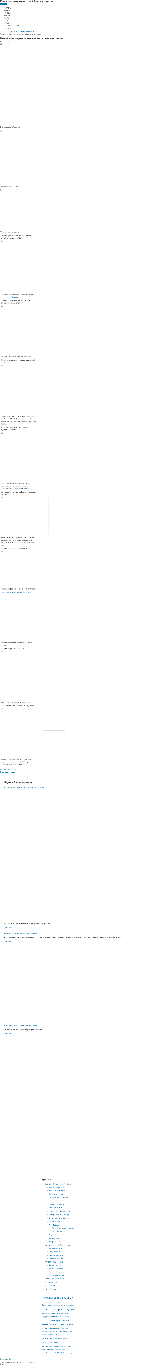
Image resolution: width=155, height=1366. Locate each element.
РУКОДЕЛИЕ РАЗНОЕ (53, 1282)
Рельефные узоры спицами (49, 1313)
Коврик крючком (58, 1302)
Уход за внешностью (56, 1275)
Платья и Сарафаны (56, 1204)
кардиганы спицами (50, 1328)
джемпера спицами (59, 1320)
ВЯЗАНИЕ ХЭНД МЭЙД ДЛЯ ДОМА (58, 1245)
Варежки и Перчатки (56, 1187)
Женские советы (55, 1265)
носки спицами (56, 1331)
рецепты (65, 1338)
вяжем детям (45, 1320)
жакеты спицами (49, 1324)
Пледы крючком (55, 1252)
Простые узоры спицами (58, 1309)
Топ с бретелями (18, 42)
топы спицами (47, 1349)
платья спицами (67, 1331)
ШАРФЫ (7, 23)
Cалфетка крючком (46, 1294)
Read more (15, 297)
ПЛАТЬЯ (7, 15)
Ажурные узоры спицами (57, 1297)
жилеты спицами (65, 1324)
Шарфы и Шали (54, 1242)
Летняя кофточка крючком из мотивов (18, 589)
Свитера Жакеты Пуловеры (59, 1215)
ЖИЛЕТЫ (7, 10)
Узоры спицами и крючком (59, 1235)
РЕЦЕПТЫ (7, 28)
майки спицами (45, 1331)
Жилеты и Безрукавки (57, 1190)
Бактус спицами (47, 1302)
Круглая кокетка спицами (58, 1197)
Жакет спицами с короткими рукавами (18, 706)
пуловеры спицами (52, 1338)
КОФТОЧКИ (8, 18)
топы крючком (67, 1346)
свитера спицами (50, 1342)
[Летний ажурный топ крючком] (26, 585)
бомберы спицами (65, 1316)
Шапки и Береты (55, 1238)
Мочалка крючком (69, 1305)
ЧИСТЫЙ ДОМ (50, 1289)
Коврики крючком (55, 1248)
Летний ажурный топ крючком (14, 549)
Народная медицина (56, 1268)
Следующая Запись (8, 772)
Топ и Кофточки (6, 42)
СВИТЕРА (7, 8)
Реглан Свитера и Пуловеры (59, 1211)
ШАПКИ (6, 20)
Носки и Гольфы (55, 1201)
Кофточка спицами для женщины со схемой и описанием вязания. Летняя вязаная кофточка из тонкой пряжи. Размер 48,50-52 (62, 937)
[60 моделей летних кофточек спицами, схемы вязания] (25, 534)
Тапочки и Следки (55, 1221)
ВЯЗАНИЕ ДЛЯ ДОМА (12, 26)
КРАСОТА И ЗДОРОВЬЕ (54, 1262)
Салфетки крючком (56, 1258)
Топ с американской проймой (63, 1228)
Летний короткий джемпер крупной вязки (23, 1029)
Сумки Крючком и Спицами (59, 1218)
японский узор (68, 1353)
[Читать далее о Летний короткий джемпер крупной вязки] (20, 1025)
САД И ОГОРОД (51, 1286)
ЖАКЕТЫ (7, 13)
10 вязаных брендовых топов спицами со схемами (27, 924)
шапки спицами (57, 1353)
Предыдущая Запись (9, 769)
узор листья (66, 1349)
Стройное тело (54, 1272)
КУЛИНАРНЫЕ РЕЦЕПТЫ (54, 1279)
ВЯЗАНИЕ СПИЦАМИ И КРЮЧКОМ (58, 1184)
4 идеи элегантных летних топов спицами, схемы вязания (15, 301)
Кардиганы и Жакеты (57, 1194)
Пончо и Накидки (55, 1208)
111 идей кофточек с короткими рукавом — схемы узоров (15, 428)
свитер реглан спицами (52, 1346)
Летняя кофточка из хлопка (13, 648)
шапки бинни (46, 1353)
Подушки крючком (56, 1255)
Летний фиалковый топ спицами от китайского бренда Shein (16, 237)
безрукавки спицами (50, 1317)
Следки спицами (63, 1313)
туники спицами (57, 1349)
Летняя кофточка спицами (52, 1305)
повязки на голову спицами (49, 1334)
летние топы (64, 1328)
